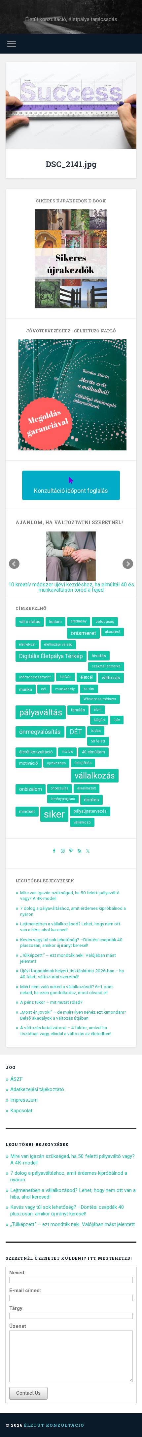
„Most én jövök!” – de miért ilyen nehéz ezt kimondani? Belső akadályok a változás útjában (73, 1015)
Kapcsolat (21, 1111)
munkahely (65, 689)
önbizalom (30, 789)
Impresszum (24, 1100)
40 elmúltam (93, 751)
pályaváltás (40, 712)
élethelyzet (27, 644)
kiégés (99, 720)
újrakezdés (56, 763)
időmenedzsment (35, 677)
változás (111, 678)
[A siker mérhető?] (71, 106)
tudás (96, 731)
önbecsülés (59, 788)
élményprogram (63, 799)
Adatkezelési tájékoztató (37, 1089)
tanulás (78, 709)
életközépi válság (58, 644)
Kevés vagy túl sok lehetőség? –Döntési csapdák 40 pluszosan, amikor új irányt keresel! (71, 942)
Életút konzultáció (54, 1425)
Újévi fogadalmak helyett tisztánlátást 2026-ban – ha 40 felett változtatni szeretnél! (72, 973)
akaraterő (112, 632)
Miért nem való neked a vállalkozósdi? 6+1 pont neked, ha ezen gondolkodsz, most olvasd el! (66, 989)
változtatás (29, 621)
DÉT (76, 732)
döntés (91, 800)
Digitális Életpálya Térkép (51, 656)
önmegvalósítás (40, 731)
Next (128, 564)
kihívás (65, 677)
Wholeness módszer (100, 699)
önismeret (83, 633)
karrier (89, 689)
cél (43, 689)
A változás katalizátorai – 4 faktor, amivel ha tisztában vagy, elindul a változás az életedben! (65, 1030)
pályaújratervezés (90, 811)
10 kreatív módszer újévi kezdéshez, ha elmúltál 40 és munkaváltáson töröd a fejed (71, 587)
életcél (86, 677)
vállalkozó (82, 822)
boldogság (104, 621)
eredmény (79, 621)
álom (97, 709)
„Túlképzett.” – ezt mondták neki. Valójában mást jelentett (72, 1224)
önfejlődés (83, 763)
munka (25, 689)
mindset (27, 811)
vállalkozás (95, 776)
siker (54, 814)
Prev (14, 564)
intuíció (67, 751)
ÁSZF (16, 1079)
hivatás (99, 655)
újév (117, 720)
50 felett (98, 741)
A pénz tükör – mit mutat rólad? (51, 1002)
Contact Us (28, 1393)
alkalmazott (86, 788)
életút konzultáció (36, 752)
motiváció (28, 763)
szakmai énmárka (106, 666)
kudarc (55, 621)
